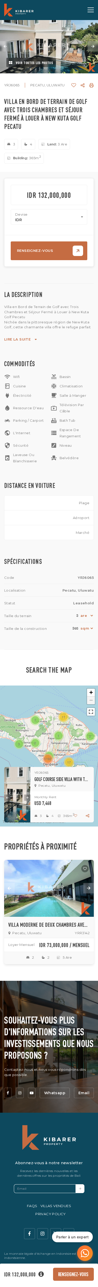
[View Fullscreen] (91, 712)
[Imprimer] (91, 85)
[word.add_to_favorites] (73, 85)
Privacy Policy (50, 1214)
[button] (58, 736)
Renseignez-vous (73, 1274)
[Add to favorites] (85, 868)
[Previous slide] (5, 46)
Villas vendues (56, 1206)
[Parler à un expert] (85, 1253)
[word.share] (82, 85)
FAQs (32, 1206)
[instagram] (20, 1093)
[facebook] (8, 1093)
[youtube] (32, 1093)
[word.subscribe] (80, 1189)
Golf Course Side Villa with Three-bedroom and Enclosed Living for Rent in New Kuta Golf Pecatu (62, 779)
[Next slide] (93, 46)
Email (83, 1093)
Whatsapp (54, 1093)
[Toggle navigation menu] (91, 10)
